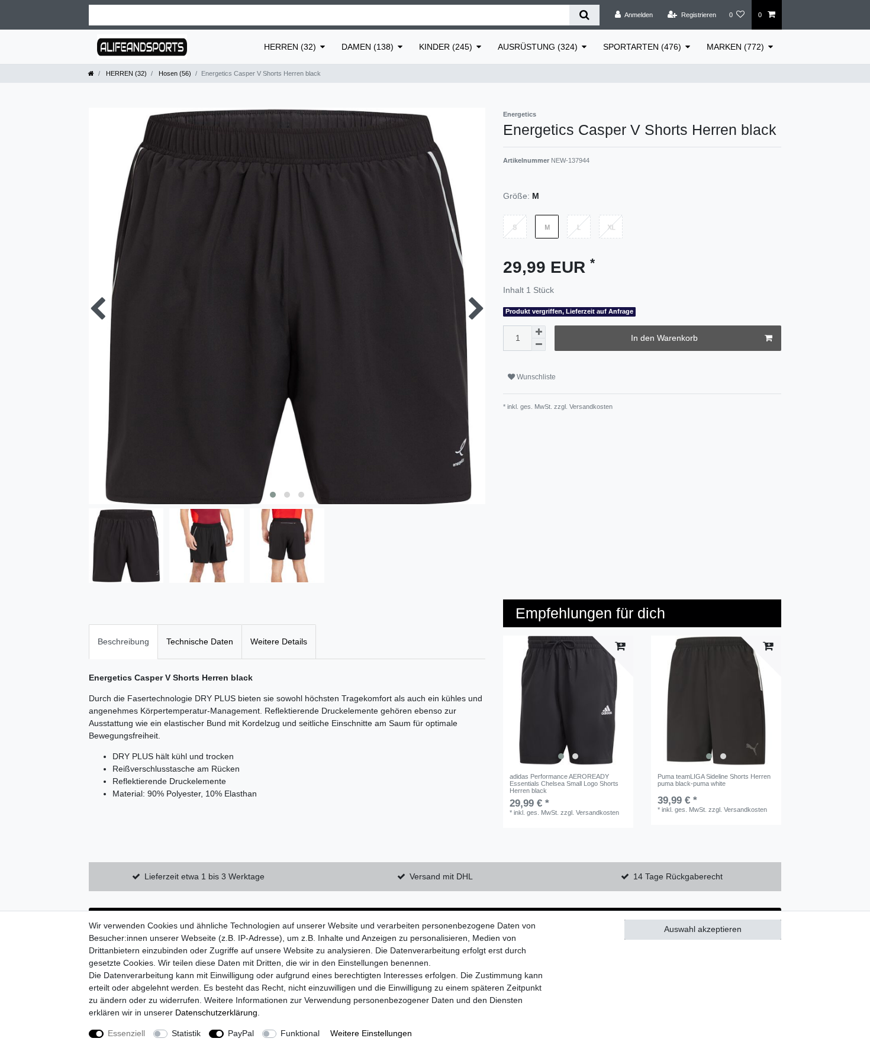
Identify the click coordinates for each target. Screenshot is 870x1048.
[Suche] (584, 15)
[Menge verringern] (538, 344)
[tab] (123, 641)
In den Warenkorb (664, 338)
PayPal (241, 1033)
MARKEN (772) (735, 46)
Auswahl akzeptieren (703, 929)
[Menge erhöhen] (538, 331)
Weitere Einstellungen (371, 1033)
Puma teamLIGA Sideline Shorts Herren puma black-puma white (714, 780)
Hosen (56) (174, 73)
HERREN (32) (290, 46)
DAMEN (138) (367, 46)
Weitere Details (278, 641)
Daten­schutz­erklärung (216, 1012)
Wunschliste (535, 377)
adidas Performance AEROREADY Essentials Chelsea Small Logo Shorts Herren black (564, 784)
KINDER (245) (445, 46)
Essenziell (126, 1033)
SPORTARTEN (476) (642, 46)
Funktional (300, 1033)
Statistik (186, 1033)
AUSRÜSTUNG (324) (538, 46)
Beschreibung (123, 641)
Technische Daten (199, 641)
